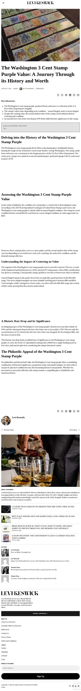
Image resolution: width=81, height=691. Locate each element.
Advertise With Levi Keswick (11, 626)
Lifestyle (4, 656)
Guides (15, 88)
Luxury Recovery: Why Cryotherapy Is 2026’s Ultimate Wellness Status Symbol (43, 537)
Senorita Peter (15, 567)
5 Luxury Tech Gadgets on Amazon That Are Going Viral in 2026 (43, 507)
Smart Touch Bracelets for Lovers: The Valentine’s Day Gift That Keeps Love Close (40, 561)
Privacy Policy (6, 637)
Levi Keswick (29, 88)
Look (3, 659)
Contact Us (5, 633)
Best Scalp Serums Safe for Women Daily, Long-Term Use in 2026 (43, 516)
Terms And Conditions (8, 641)
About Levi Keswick (8, 622)
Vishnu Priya (15, 576)
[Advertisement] (40, 177)
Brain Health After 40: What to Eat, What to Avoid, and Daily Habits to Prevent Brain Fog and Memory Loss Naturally (42, 527)
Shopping (4, 652)
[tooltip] (58, 95)
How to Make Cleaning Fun (20, 552)
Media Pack (5, 629)
